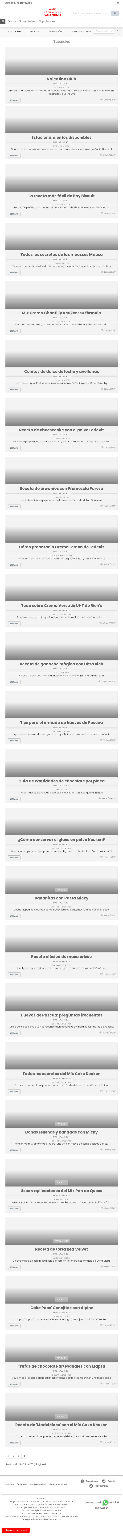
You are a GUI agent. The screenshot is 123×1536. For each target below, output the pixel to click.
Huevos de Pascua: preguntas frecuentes (61, 1015)
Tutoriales (14, 31)
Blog (41, 21)
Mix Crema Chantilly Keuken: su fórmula (61, 313)
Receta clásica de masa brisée (61, 956)
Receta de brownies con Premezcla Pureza (61, 488)
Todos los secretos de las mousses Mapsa (61, 254)
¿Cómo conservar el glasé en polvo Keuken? (61, 839)
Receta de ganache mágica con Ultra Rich (61, 664)
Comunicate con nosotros (31, 1484)
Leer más (14, 100)
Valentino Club (61, 79)
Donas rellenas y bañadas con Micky (61, 1132)
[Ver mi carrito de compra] (117, 2)
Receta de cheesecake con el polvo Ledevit (61, 430)
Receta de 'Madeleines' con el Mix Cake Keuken (61, 1424)
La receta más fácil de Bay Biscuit (62, 196)
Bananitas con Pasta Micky (61, 898)
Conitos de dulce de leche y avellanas (61, 371)
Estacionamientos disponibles (61, 137)
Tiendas (12, 21)
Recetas (50, 21)
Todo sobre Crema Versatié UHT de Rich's (61, 605)
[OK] (118, 31)
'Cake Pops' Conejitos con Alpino (62, 1307)
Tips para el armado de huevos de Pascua (61, 722)
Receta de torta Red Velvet (61, 1249)
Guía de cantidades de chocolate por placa (61, 781)
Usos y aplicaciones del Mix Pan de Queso (61, 1190)
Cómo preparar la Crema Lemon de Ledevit (61, 547)
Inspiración (55, 31)
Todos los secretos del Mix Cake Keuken (61, 1073)
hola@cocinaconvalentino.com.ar (41, 1519)
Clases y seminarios (83, 31)
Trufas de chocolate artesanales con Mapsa (61, 1366)
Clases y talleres (27, 21)
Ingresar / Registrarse (18, 2)
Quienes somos (58, 1484)
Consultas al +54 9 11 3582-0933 (101, 1505)
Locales (9, 1484)
